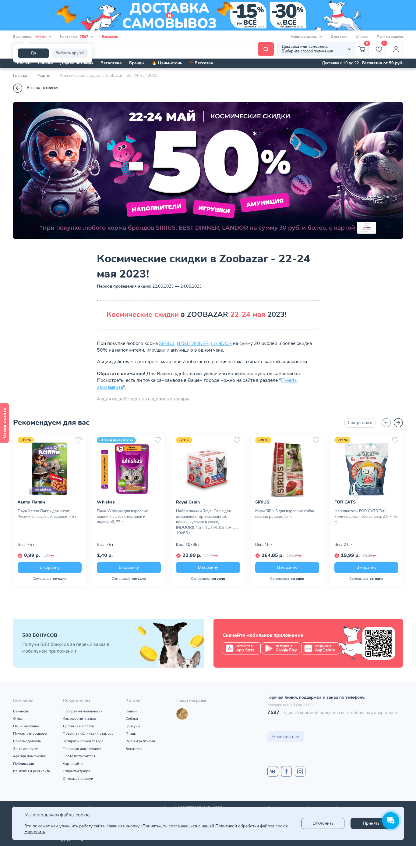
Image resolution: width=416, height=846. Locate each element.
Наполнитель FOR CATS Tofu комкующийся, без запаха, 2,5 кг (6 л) (366, 516)
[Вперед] (398, 422)
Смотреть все (360, 422)
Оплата (362, 36)
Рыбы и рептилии (140, 741)
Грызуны (132, 726)
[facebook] (286, 771)
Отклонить (322, 823)
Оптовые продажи (78, 778)
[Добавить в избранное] (79, 440)
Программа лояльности (83, 711)
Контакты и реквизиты (32, 771)
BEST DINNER (193, 343)
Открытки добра (76, 771)
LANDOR (221, 343)
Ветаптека (111, 63)
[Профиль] (396, 49)
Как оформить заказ (80, 718)
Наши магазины (26, 726)
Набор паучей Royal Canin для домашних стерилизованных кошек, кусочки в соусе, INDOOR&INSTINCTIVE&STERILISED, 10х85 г (208, 522)
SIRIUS (167, 343)
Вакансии (110, 36)
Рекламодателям (27, 741)
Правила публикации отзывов (88, 733)
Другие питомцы (76, 63)
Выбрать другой (69, 53)
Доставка (339, 36)
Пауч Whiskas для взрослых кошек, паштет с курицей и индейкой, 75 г (122, 516)
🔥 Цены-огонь (167, 63)
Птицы (130, 733)
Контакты (74, 36)
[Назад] (386, 422)
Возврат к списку (42, 88)
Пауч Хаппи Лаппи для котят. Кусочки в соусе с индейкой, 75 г (47, 513)
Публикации (23, 763)
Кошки (23, 63)
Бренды (136, 63)
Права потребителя (79, 756)
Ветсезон (201, 63)
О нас (18, 718)
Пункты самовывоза (30, 733)
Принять (371, 823)
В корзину (50, 567)
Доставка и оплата (78, 726)
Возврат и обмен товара (83, 741)
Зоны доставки (25, 748)
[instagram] (300, 771)
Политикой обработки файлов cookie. (252, 826)
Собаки (45, 63)
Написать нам (285, 737)
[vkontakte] (272, 771)
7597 (273, 712)
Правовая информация (82, 748)
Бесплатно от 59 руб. (382, 63)
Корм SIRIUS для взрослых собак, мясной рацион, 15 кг (285, 513)
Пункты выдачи (390, 36)
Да (33, 53)
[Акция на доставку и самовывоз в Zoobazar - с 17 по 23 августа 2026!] (208, 15)
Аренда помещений (29, 756)
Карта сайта (73, 763)
